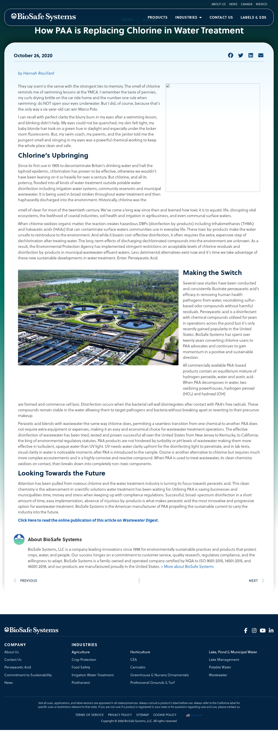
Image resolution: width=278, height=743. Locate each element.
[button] (230, 55)
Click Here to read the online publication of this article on (88, 520)
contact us (233, 707)
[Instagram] (254, 630)
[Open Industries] (200, 17)
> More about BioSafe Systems (187, 566)
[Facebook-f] (245, 630)
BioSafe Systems (135, 721)
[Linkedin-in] (271, 630)
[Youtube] (262, 630)
